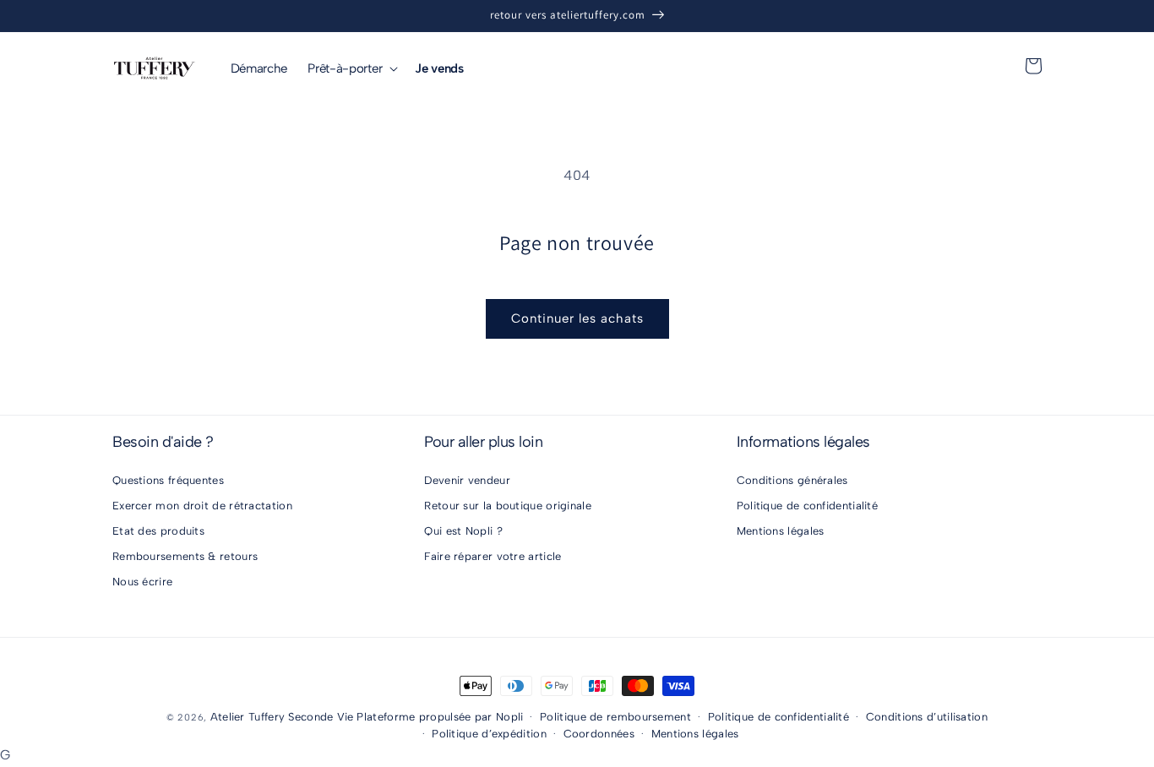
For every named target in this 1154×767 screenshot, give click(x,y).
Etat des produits (158, 531)
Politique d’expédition (489, 733)
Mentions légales (781, 531)
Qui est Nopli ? (463, 531)
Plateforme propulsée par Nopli (440, 716)
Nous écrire (142, 581)
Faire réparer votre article (492, 556)
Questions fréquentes (168, 480)
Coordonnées (598, 733)
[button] (351, 68)
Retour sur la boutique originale (507, 505)
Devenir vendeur (467, 480)
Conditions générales (792, 480)
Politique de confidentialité (807, 505)
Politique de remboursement (615, 716)
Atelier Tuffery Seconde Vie (282, 716)
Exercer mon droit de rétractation (202, 505)
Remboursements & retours (185, 556)
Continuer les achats (577, 318)
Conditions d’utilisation (927, 716)
